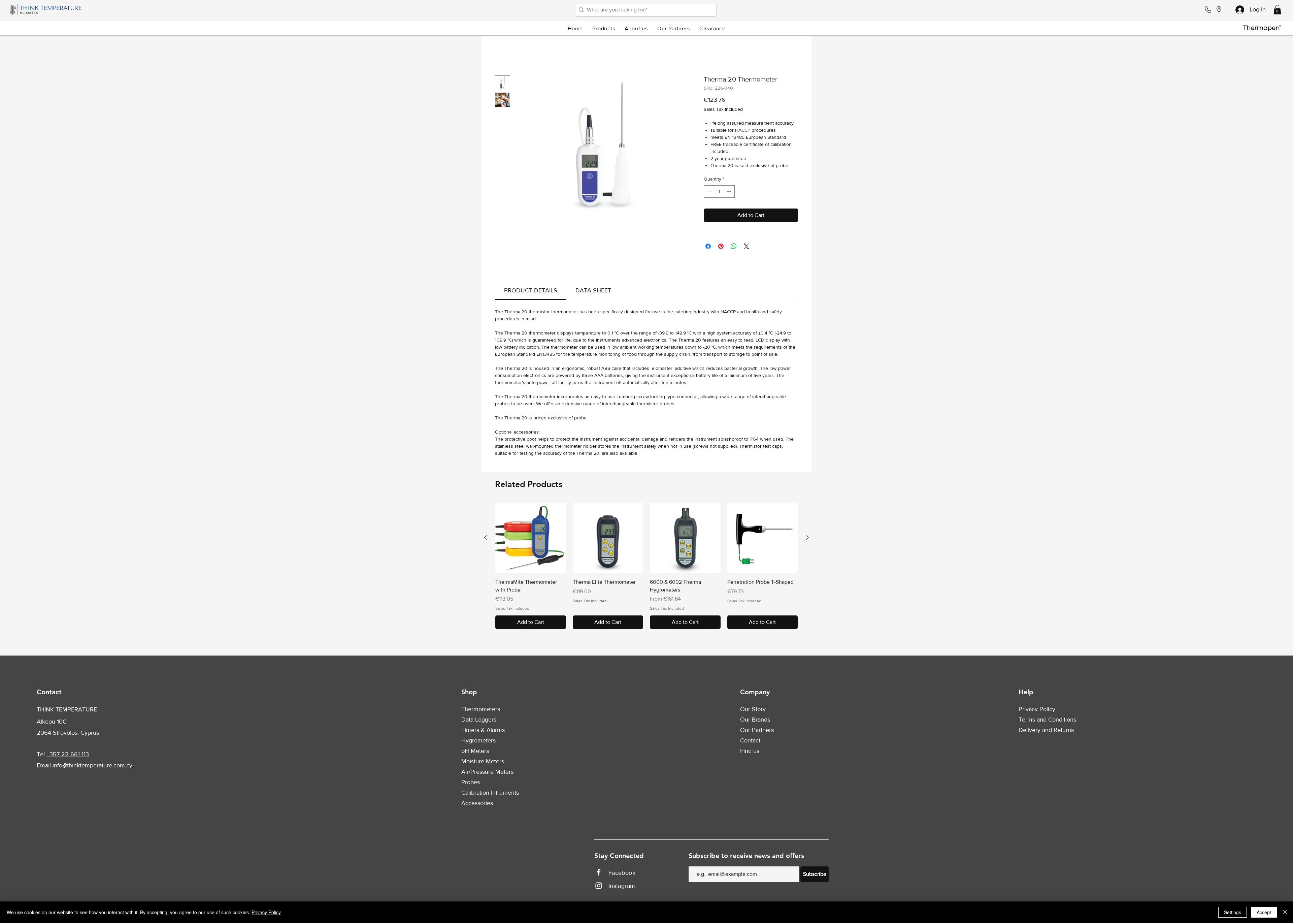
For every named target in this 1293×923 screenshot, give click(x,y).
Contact (750, 741)
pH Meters (475, 752)
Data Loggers (478, 721)
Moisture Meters (482, 762)
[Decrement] (709, 193)
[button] (1277, 9)
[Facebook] (598, 873)
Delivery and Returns (1046, 731)
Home (502, 52)
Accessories (477, 804)
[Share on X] (746, 248)
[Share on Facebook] (708, 248)
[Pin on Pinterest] (721, 248)
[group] (646, 567)
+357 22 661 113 (67, 755)
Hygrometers (478, 741)
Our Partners (757, 731)
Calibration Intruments (490, 794)
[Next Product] (807, 539)
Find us (749, 752)
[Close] (1285, 912)
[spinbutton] (719, 193)
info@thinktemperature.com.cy (92, 766)
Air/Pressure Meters (487, 773)
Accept (1264, 912)
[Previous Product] (486, 539)
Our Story (753, 710)
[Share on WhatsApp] (734, 248)
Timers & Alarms (483, 731)
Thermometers (480, 710)
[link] (530, 291)
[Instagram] (598, 887)
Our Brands (755, 721)
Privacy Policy (1037, 710)
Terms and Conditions (1047, 721)
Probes (470, 783)
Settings (1232, 912)
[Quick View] (530, 539)
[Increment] (729, 193)
